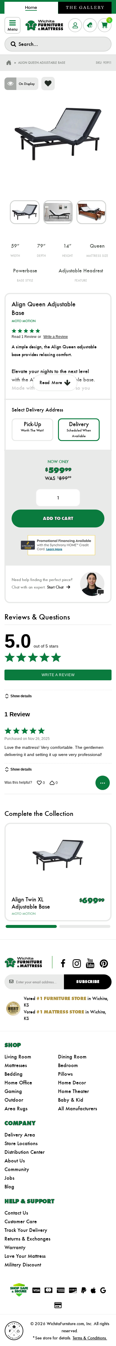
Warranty (15, 1247)
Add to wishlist (48, 83)
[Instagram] (77, 963)
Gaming (13, 1091)
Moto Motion (24, 321)
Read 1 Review (24, 337)
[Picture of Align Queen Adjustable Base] (25, 212)
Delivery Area (19, 1134)
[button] (31, 926)
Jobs (9, 1178)
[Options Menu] (102, 782)
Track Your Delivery (25, 1230)
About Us (14, 1160)
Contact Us (16, 1213)
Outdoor (13, 1100)
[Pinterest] (104, 963)
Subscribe (87, 981)
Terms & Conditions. (90, 1338)
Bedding (13, 1074)
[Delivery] (79, 429)
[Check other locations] (32, 429)
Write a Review (55, 337)
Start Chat (55, 587)
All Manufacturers (77, 1108)
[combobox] (58, 44)
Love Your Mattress (25, 1256)
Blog (9, 1186)
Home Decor (72, 1082)
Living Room (17, 1056)
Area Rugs (15, 1108)
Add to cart (58, 518)
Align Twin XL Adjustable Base (31, 903)
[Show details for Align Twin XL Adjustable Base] (58, 855)
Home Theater (73, 1091)
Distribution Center (24, 1152)
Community (16, 1169)
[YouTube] (90, 963)
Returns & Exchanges (27, 1238)
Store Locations (20, 1143)
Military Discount (22, 1264)
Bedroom (68, 1065)
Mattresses (15, 1065)
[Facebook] (63, 963)
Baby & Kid (70, 1100)
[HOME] (8, 62)
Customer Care (20, 1221)
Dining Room (72, 1056)
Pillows (65, 1074)
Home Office (18, 1082)
